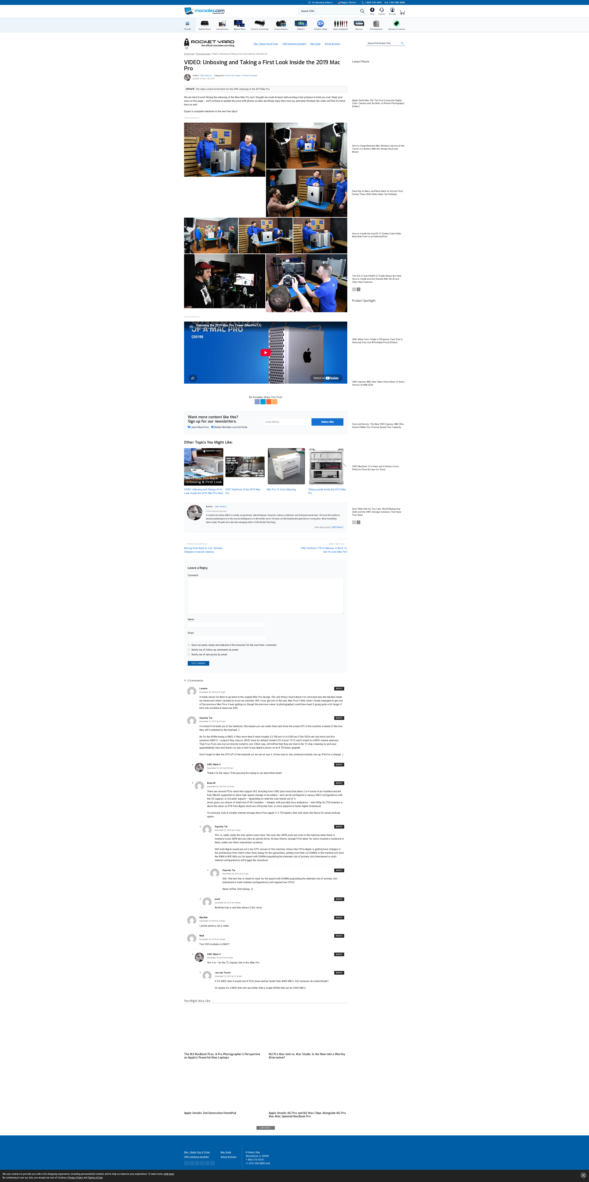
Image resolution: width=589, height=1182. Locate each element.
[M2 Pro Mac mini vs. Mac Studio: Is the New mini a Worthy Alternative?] (308, 1029)
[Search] (362, 12)
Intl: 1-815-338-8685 (395, 2)
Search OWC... (308, 11)
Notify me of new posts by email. (209, 654)
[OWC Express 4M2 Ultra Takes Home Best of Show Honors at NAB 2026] (378, 363)
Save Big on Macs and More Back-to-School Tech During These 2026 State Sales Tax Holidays (377, 193)
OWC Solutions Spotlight (294, 44)
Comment (193, 575)
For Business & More (322, 2)
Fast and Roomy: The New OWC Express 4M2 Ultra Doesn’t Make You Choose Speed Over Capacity (378, 426)
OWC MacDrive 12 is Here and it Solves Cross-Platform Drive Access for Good (376, 468)
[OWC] (204, 11)
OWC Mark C (206, 75)
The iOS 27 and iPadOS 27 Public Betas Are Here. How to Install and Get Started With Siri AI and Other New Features (377, 279)
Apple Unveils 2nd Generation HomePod (210, 1113)
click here (169, 1173)
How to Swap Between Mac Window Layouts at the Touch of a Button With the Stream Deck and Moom (378, 148)
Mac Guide (315, 44)
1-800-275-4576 (373, 2)
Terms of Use (95, 1177)
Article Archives (332, 44)
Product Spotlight (249, 75)
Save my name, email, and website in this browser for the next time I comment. (234, 645)
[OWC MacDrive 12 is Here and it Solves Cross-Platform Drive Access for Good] (378, 448)
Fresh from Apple (233, 75)
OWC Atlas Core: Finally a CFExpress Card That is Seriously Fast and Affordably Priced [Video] (377, 341)
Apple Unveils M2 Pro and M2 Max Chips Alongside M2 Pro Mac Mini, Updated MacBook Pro (307, 1114)
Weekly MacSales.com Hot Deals (230, 427)
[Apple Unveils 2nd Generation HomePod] (223, 1088)
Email (191, 632)
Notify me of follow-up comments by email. (215, 649)
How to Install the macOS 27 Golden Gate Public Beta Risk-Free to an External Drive (376, 235)
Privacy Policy (75, 1177)
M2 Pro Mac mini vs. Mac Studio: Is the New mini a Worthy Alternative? (307, 1055)
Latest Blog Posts (199, 427)
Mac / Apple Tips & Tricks (266, 44)
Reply (339, 689)
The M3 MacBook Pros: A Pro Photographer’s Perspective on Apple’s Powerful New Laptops (222, 1055)
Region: (348, 2)
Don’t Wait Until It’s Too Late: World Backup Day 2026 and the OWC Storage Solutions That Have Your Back (376, 511)
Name (191, 619)
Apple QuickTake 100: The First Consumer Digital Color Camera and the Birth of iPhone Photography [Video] (378, 103)
